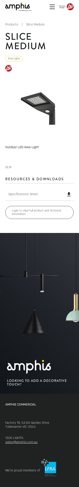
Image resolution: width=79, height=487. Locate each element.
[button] (52, 7)
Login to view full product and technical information (36, 212)
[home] (18, 7)
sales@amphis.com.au (21, 442)
